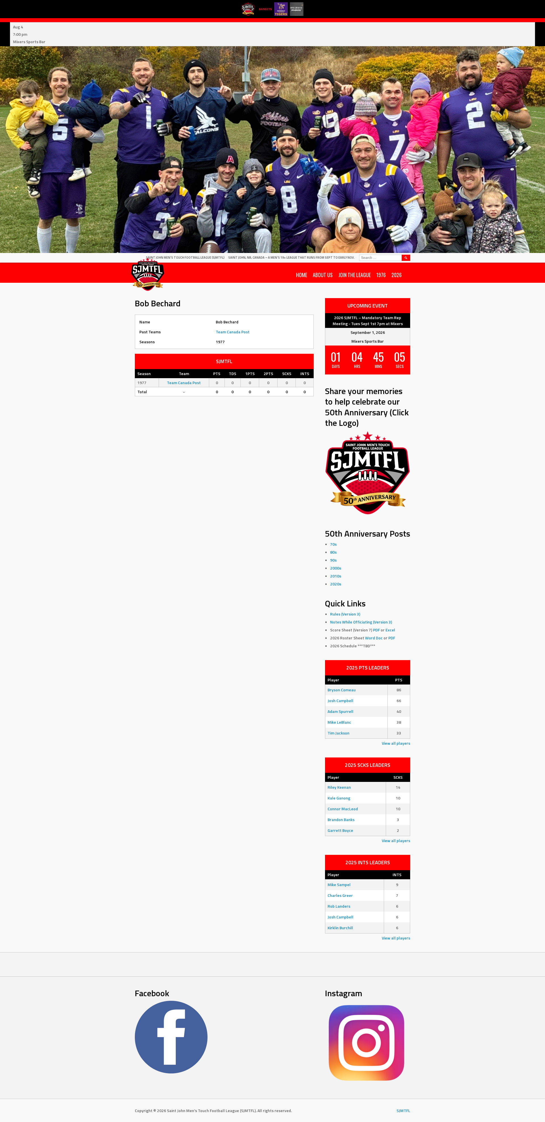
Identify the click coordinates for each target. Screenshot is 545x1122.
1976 (381, 275)
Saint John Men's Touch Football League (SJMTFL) (185, 257)
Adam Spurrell (340, 711)
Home (301, 275)
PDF (376, 630)
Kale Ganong (339, 798)
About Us (323, 275)
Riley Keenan (339, 787)
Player (333, 680)
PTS (398, 680)
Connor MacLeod (343, 809)
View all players (396, 743)
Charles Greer (340, 895)
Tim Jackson (338, 733)
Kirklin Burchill (340, 928)
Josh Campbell (340, 701)
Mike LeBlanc (339, 722)
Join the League (354, 275)
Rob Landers (339, 906)
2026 (396, 275)
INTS (397, 875)
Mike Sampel (339, 884)
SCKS (398, 777)
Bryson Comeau (342, 690)
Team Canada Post (233, 332)
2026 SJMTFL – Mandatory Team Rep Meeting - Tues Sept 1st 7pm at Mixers (368, 320)
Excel (390, 630)
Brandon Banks (341, 819)
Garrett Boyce (340, 830)
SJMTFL (403, 1110)
